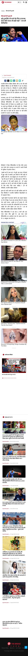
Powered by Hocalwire (18, 651)
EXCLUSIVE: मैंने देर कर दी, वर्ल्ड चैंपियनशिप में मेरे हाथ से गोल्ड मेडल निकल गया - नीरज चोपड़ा (14, 458)
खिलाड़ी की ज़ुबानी (6, 16)
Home (3, 11)
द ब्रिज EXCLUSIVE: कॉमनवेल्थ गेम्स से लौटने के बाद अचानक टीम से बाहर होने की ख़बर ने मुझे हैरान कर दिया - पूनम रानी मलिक (14, 528)
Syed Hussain (6, 441)
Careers (24, 648)
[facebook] (5, 81)
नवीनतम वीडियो (9, 354)
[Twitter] (8, 81)
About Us (12, 648)
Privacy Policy (5, 648)
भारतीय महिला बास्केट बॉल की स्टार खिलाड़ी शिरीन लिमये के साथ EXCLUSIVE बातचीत (13, 480)
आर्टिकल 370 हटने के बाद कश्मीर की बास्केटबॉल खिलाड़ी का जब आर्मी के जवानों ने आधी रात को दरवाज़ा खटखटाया (14, 553)
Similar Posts (9, 417)
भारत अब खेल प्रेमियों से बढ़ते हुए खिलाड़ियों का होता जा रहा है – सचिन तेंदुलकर (12, 623)
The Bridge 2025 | (8, 651)
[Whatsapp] (11, 81)
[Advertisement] (14, 57)
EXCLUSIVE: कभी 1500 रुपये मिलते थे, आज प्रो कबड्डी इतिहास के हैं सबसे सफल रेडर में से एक (14, 503)
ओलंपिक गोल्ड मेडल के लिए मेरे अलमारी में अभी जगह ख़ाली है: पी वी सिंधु (14, 576)
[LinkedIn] (14, 81)
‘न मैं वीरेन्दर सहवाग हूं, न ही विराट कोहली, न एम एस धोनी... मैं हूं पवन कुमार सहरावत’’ (14, 597)
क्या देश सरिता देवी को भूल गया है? (9, 374)
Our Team (18, 648)
